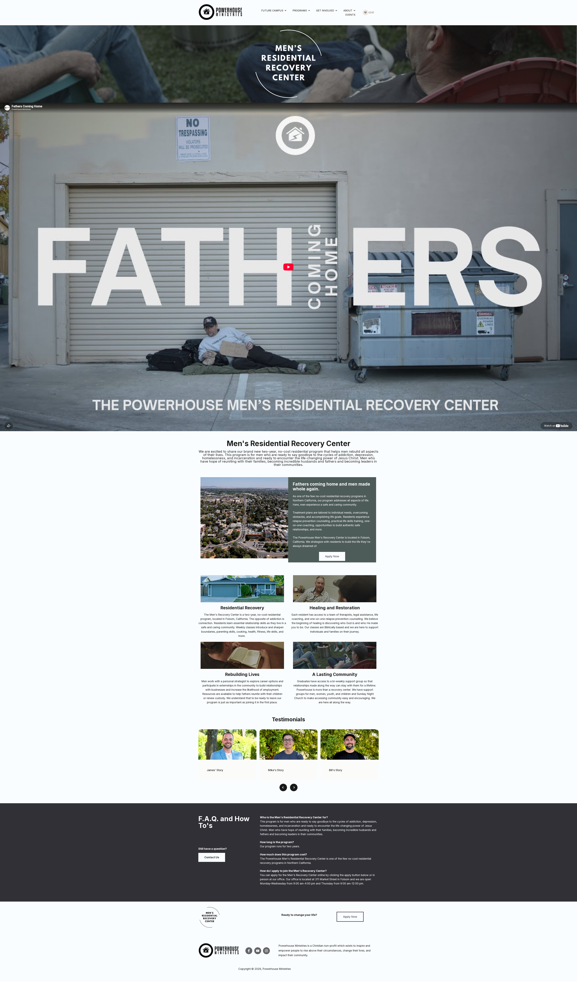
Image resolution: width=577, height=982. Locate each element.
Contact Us (211, 857)
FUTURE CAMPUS (272, 10)
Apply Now (332, 556)
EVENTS (350, 14)
